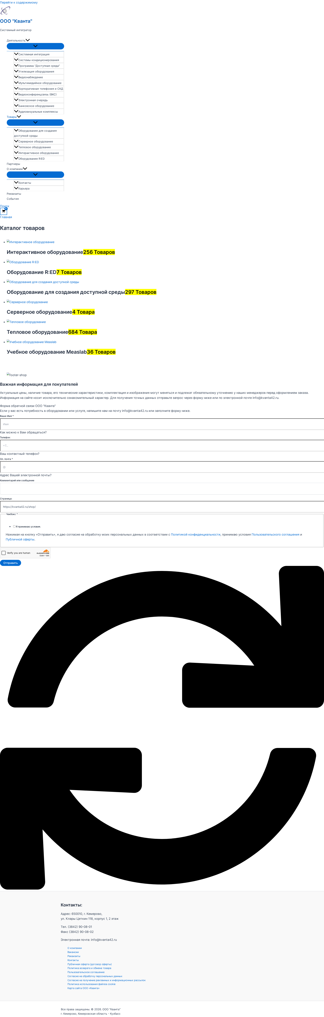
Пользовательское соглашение (86, 972)
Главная (6, 217)
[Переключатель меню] (35, 46)
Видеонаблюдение (30, 77)
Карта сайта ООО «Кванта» (84, 988)
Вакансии (73, 952)
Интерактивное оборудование (38, 153)
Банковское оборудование (36, 106)
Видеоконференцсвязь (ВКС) (37, 94)
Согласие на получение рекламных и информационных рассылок (107, 980)
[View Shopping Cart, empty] (3, 211)
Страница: (6, 498)
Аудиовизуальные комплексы (38, 111)
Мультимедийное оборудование (39, 83)
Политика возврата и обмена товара (89, 968)
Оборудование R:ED (31, 158)
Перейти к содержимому (19, 2)
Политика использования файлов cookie (91, 984)
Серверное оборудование (35, 141)
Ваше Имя (7, 416)
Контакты (24, 182)
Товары (12, 117)
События (13, 198)
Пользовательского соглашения (275, 534)
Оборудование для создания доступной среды (35, 133)
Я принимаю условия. (28, 526)
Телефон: (5, 437)
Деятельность (16, 40)
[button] (27, 40)
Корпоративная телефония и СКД (40, 88)
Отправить (10, 563)
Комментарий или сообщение (17, 480)
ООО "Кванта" (16, 21)
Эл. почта (6, 459)
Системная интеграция (33, 54)
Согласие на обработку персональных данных (95, 976)
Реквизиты (14, 193)
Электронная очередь (33, 100)
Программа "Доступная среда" (39, 65)
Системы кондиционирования (38, 60)
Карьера (24, 188)
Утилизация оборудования (36, 71)
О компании (15, 169)
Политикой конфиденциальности (195, 534)
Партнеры (13, 164)
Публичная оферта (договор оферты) (90, 964)
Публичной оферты (20, 539)
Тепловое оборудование (34, 147)
